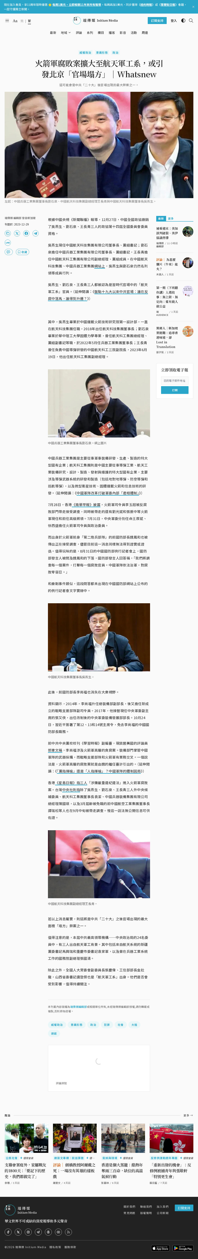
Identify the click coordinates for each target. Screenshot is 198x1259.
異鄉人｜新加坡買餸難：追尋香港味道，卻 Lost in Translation (167, 337)
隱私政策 (55, 1247)
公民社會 (12, 1158)
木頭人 (160, 274)
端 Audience (162, 313)
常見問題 (130, 1213)
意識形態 (102, 52)
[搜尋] (189, 20)
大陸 (134, 1025)
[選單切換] (69, 32)
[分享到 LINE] (8, 243)
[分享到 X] (17, 233)
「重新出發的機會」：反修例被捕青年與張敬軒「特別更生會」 (170, 1170)
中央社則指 (71, 789)
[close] (193, 7)
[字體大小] (15, 20)
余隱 (7, 1183)
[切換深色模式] (182, 20)
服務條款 (70, 1247)
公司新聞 (163, 1213)
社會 (121, 1025)
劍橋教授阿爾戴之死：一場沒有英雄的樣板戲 (74, 1170)
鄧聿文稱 (55, 750)
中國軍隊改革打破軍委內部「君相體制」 (108, 492)
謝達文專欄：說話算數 (69, 1158)
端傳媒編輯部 (78, 1007)
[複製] (8, 233)
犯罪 (107, 1025)
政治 (116, 52)
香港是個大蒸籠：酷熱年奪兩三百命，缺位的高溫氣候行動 (122, 1170)
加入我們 (163, 1206)
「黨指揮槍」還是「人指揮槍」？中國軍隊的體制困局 (99, 770)
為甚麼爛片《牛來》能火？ (167, 264)
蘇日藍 (153, 1183)
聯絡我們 (146, 1206)
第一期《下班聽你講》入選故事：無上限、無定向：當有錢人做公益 (167, 297)
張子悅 (160, 352)
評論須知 (61, 1083)
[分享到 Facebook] (26, 233)
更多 (171, 218)
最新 (161, 218)
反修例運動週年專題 (164, 1158)
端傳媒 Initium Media (30, 1247)
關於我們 (130, 1206)
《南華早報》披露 (86, 504)
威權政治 (85, 52)
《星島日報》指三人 (71, 782)
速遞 (54, 1033)
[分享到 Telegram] (35, 233)
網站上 (99, 265)
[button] (64, 32)
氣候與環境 (109, 1158)
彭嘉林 (105, 1183)
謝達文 (57, 1183)
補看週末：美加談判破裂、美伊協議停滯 (167, 233)
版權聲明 (146, 1213)
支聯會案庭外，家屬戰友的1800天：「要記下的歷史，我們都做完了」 (25, 1170)
